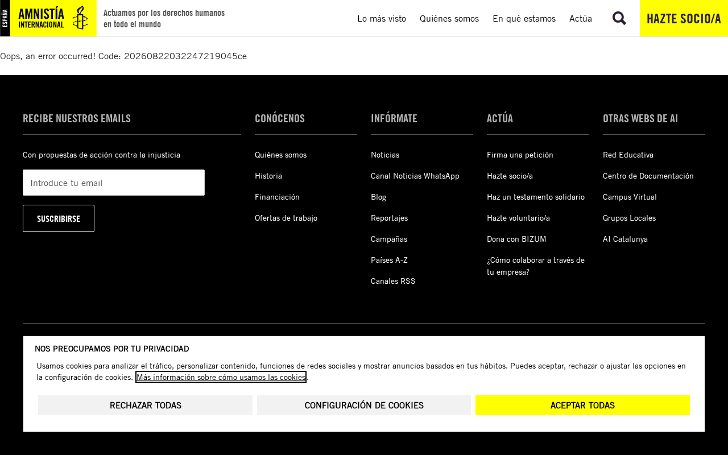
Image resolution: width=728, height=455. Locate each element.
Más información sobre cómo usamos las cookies (220, 377)
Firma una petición (520, 154)
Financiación (277, 196)
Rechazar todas (145, 405)
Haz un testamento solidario (536, 196)
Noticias (385, 154)
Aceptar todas (583, 405)
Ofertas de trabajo (286, 217)
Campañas (389, 238)
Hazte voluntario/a (518, 217)
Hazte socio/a (684, 18)
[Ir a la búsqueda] (619, 18)
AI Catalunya (625, 238)
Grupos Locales (629, 217)
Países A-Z (389, 259)
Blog (378, 196)
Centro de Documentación (648, 175)
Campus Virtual (630, 196)
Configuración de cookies (364, 405)
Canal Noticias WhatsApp (415, 175)
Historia (268, 175)
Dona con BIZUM (517, 238)
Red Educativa (628, 154)
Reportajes (389, 217)
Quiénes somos (281, 154)
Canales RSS (393, 281)
